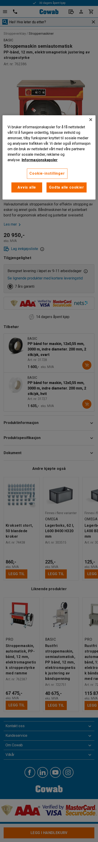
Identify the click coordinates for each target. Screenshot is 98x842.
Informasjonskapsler (40, 160)
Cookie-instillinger (47, 173)
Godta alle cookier (66, 187)
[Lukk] (90, 119)
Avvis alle (27, 187)
